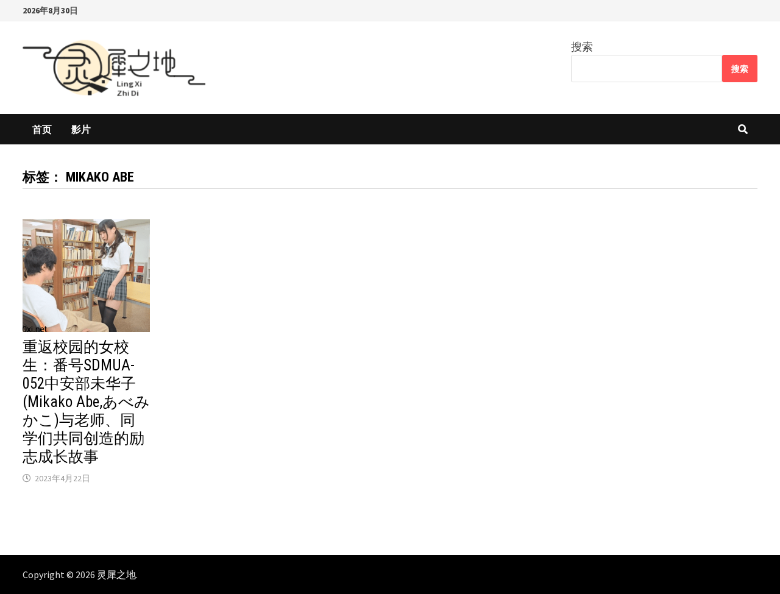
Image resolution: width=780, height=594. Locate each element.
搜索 (582, 47)
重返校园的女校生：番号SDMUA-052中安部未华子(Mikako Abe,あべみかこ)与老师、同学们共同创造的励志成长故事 (86, 401)
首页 (42, 129)
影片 (81, 129)
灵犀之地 (116, 574)
